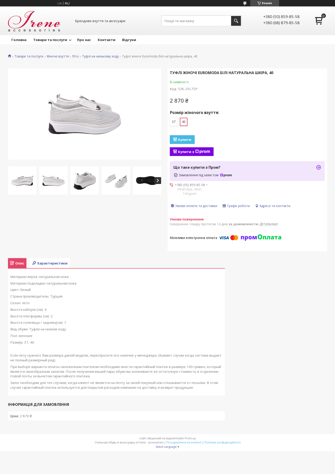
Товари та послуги (50, 39)
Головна (18, 39)
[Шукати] (236, 21)
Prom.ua (190, 438)
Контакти (106, 39)
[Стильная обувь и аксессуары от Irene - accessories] (34, 21)
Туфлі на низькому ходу (100, 56)
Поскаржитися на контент (183, 442)
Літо (75, 56)
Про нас (84, 39)
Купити (184, 139)
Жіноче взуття (58, 56)
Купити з (186, 151)
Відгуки (129, 39)
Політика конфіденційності (222, 442)
